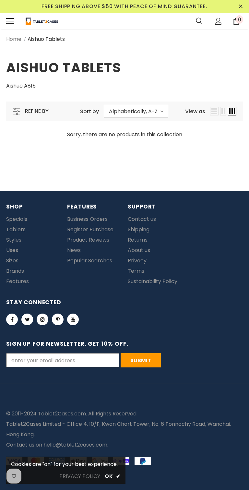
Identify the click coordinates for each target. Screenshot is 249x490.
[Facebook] (12, 319)
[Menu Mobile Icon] (10, 21)
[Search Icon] (199, 21)
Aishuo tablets (46, 39)
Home (13, 39)
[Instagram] (42, 319)
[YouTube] (73, 319)
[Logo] (42, 21)
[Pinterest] (58, 319)
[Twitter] (27, 319)
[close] (240, 6)
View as (195, 111)
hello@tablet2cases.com (75, 444)
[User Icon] (218, 21)
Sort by (89, 111)
